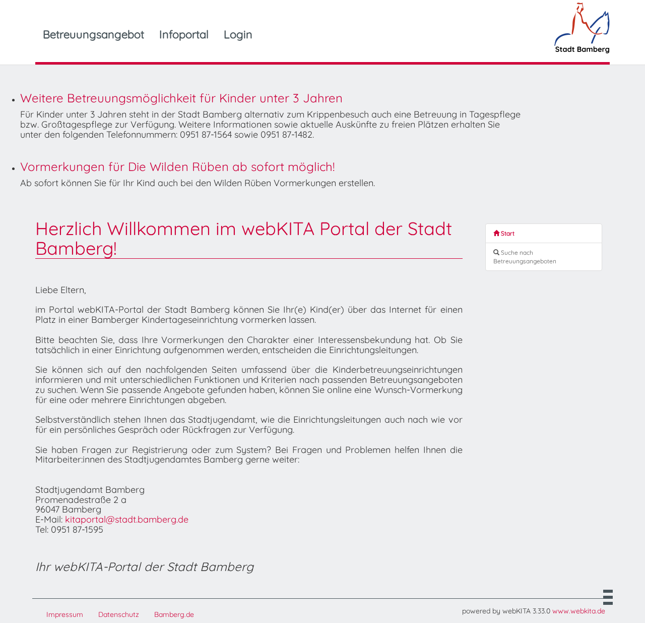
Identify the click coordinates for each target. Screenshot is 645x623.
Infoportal (184, 34)
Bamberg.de (174, 614)
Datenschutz (118, 614)
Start (506, 233)
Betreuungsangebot (93, 34)
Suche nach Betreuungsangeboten (524, 257)
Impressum (64, 614)
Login (238, 34)
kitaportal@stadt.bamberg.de (126, 519)
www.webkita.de (578, 610)
